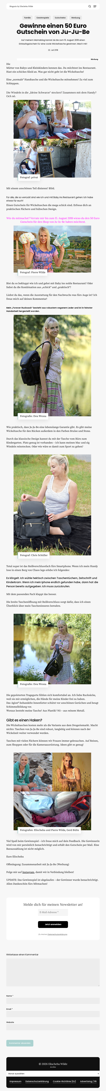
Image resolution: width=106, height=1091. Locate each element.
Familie (27, 17)
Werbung (75, 17)
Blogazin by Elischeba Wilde (21, 6)
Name (9, 996)
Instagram (28, 872)
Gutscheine (60, 17)
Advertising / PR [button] (88, 1081)
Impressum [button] (15, 1081)
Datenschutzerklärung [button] (37, 1081)
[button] (94, 6)
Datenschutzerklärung (57, 934)
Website (10, 1022)
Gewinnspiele (42, 17)
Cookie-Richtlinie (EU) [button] (64, 1081)
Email (9, 1009)
